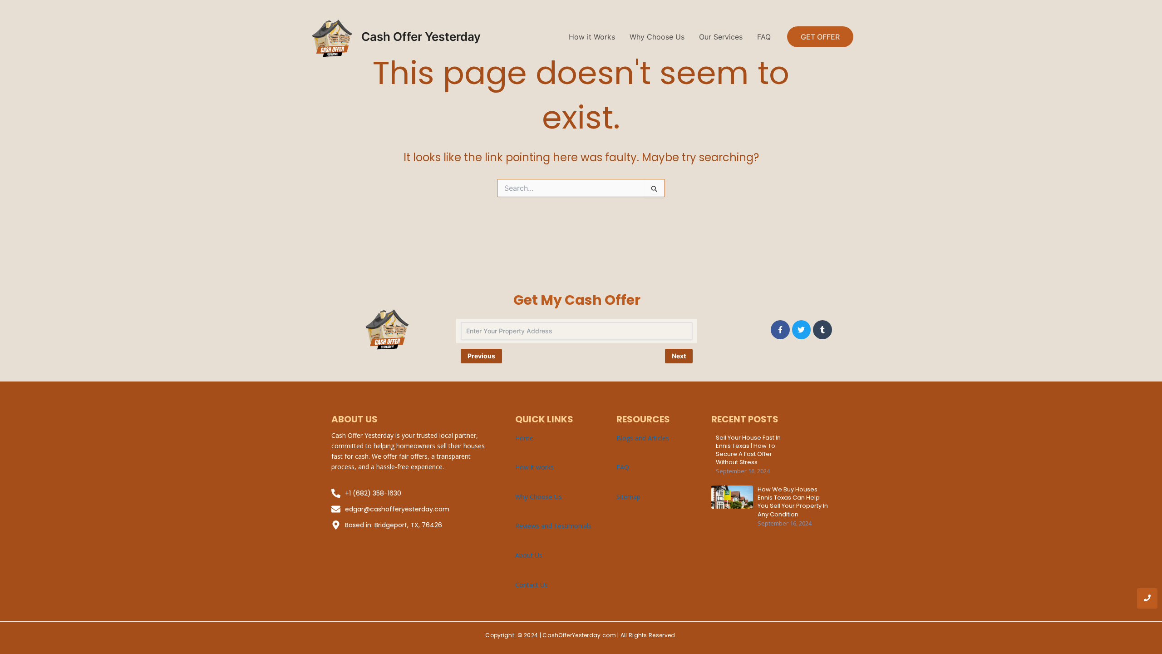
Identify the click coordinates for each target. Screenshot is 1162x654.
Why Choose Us (657, 36)
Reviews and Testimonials (553, 525)
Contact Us (531, 584)
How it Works (592, 36)
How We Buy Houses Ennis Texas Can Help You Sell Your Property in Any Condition (793, 502)
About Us (528, 555)
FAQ (764, 36)
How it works (534, 467)
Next (679, 356)
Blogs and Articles (642, 438)
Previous (481, 356)
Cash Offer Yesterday (421, 37)
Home (524, 438)
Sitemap (628, 496)
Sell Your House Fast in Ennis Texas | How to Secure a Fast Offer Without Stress (748, 450)
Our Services (721, 36)
